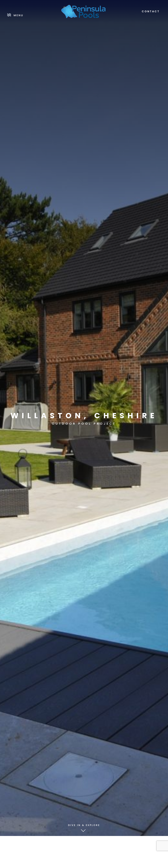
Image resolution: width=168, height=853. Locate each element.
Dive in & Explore (84, 825)
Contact (151, 11)
